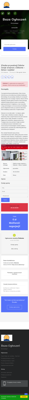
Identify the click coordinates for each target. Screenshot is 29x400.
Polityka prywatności (6, 374)
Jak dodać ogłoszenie (6, 372)
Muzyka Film (20, 32)
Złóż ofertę (14, 248)
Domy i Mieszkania (14, 30)
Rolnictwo (8, 32)
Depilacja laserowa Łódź (7, 365)
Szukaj (14, 49)
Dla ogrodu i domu (21, 72)
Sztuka (13, 32)
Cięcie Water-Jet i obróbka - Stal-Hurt (10, 356)
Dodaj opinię (14, 244)
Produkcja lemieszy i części (7, 358)
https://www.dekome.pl (18, 264)
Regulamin (3, 377)
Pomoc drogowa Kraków (7, 363)
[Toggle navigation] (26, 5)
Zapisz (5, 200)
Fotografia (22, 30)
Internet (5, 30)
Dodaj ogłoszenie (14, 307)
